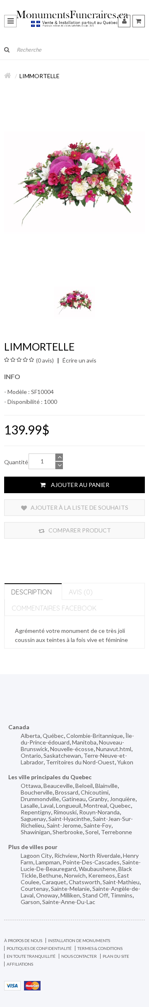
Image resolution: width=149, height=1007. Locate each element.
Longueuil (68, 805)
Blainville (106, 785)
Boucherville (37, 792)
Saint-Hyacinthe (69, 818)
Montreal (95, 805)
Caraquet (54, 881)
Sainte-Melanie (70, 888)
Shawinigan (35, 831)
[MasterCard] (32, 984)
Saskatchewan (62, 755)
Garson (30, 901)
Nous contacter (79, 956)
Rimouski (65, 812)
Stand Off (95, 895)
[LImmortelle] (74, 301)
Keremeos (101, 875)
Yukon (125, 762)
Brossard (66, 792)
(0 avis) (45, 360)
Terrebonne (116, 831)
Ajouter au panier (79, 484)
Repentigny (36, 812)
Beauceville (58, 785)
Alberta (30, 735)
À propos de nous (23, 940)
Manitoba (84, 742)
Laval (47, 805)
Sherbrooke (68, 831)
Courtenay (34, 888)
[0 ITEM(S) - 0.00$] (138, 21)
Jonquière (122, 798)
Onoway (47, 895)
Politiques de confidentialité (39, 948)
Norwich (75, 875)
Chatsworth (84, 881)
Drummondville (40, 798)
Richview (65, 855)
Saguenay (33, 818)
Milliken (70, 895)
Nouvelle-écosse (72, 748)
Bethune (50, 875)
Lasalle (29, 805)
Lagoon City (36, 855)
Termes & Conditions (100, 948)
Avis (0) (81, 592)
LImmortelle (39, 75)
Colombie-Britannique (94, 735)
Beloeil (84, 785)
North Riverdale (100, 855)
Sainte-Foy (97, 825)
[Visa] (12, 984)
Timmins (121, 895)
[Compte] (124, 21)
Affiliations (20, 964)
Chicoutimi (94, 792)
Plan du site (116, 956)
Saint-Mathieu (121, 881)
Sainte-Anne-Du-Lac (68, 901)
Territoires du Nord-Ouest (80, 762)
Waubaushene (97, 868)
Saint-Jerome (64, 825)
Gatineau (74, 798)
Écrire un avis (78, 360)
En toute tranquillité (31, 956)
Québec (53, 735)
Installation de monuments (79, 940)
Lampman (48, 862)
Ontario (31, 755)
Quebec (120, 805)
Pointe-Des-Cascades (91, 862)
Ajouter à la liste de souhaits (78, 507)
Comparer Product (79, 530)
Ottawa (31, 785)
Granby (97, 798)
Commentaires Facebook (54, 608)
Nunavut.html (113, 748)
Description (31, 592)
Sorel (92, 831)
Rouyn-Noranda (99, 812)
